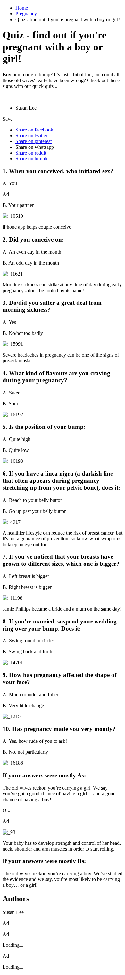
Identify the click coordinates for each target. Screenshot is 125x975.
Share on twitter (31, 135)
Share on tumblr (31, 158)
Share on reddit (30, 153)
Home (21, 8)
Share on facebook (34, 129)
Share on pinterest (33, 141)
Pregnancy (26, 13)
